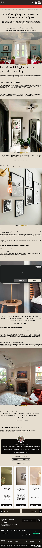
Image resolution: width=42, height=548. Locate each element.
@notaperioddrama (24, 405)
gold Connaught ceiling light (35, 94)
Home (3, 9)
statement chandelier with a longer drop (28, 336)
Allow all (34, 280)
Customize (20, 280)
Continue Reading (7, 505)
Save (16, 460)
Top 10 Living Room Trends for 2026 (35, 488)
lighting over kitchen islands (13, 335)
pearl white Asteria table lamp (21, 256)
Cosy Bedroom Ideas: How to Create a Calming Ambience (10, 511)
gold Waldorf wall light (11, 240)
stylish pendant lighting (31, 330)
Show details (36, 277)
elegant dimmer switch (17, 90)
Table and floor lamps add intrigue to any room (9, 248)
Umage (24, 313)
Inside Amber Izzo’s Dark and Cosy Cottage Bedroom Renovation (7, 489)
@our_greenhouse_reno (24, 225)
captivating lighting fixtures (16, 28)
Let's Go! (39, 520)
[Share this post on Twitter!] (21, 460)
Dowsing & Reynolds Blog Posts (11, 9)
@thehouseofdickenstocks (24, 152)
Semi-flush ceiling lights (4, 85)
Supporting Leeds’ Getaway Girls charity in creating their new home (30, 511)
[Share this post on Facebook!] (26, 460)
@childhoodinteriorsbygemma (24, 64)
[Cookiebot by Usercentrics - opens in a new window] (36, 267)
